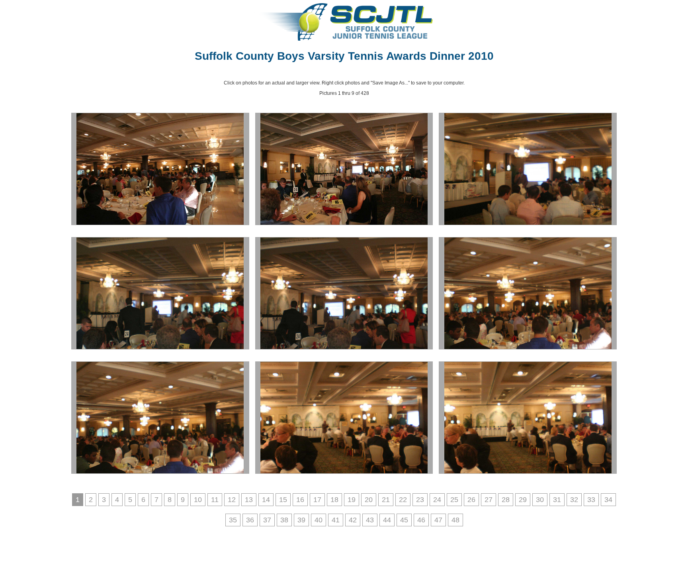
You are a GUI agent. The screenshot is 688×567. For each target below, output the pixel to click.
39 (301, 520)
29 (523, 500)
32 (574, 500)
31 (557, 500)
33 (591, 500)
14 (266, 500)
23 (420, 500)
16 (300, 500)
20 (369, 500)
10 (198, 500)
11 (215, 500)
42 (353, 520)
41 (336, 520)
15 (283, 500)
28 (506, 500)
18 (334, 500)
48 (455, 520)
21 (386, 500)
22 (403, 500)
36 (250, 520)
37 (267, 520)
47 (438, 520)
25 (454, 500)
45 (404, 520)
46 (421, 520)
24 (437, 500)
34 (608, 500)
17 (317, 500)
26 (471, 500)
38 (284, 520)
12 (232, 500)
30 (540, 500)
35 (233, 520)
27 (489, 500)
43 (370, 520)
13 (249, 500)
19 (352, 500)
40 (318, 520)
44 (387, 520)
